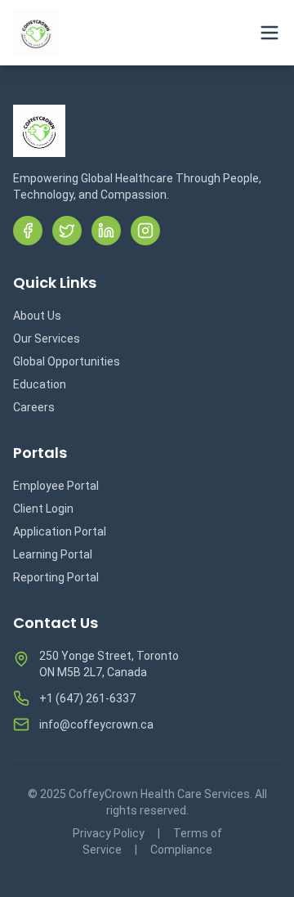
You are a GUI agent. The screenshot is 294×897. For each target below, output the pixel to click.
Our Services (46, 338)
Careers (34, 407)
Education (39, 384)
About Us (37, 315)
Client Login (43, 508)
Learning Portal (52, 554)
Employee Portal (56, 485)
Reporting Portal (56, 577)
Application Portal (59, 531)
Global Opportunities (66, 361)
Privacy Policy (109, 833)
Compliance (181, 849)
